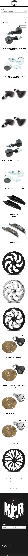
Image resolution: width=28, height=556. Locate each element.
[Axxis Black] (14, 459)
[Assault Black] (14, 262)
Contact (5, 533)
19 (14, 481)
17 (6, 481)
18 (10, 481)
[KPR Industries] (14, 3)
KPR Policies (5, 536)
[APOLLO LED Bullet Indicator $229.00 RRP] (14, 93)
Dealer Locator (6, 538)
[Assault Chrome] (14, 290)
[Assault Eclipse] (14, 318)
